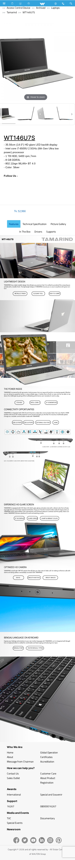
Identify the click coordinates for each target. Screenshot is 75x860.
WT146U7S (29, 12)
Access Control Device (18, 8)
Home (10, 752)
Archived (40, 8)
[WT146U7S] (26, 114)
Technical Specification (35, 224)
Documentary (47, 818)
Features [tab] (14, 224)
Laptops (55, 8)
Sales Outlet (13, 778)
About (10, 757)
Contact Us (13, 773)
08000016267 (48, 806)
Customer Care (48, 773)
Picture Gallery (58, 224)
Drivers (38, 231)
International (14, 794)
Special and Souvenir (51, 794)
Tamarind (12, 12)
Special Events (15, 823)
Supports (51, 231)
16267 (10, 806)
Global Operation (49, 752)
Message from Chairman (20, 761)
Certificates (46, 757)
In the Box (24, 231)
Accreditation (47, 761)
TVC (9, 818)
